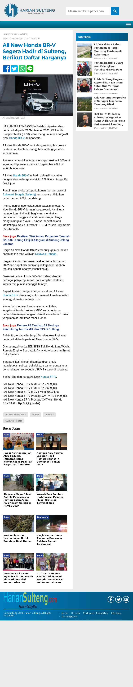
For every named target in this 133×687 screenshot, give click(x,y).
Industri (14, 33)
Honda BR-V (17, 138)
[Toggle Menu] (128, 24)
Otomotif (49, 414)
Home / (6, 33)
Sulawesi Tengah (45, 253)
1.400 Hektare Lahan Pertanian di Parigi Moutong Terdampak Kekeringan (108, 49)
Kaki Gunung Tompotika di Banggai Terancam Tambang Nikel (110, 101)
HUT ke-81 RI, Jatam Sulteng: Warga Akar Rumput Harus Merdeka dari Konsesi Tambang (109, 119)
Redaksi (75, 613)
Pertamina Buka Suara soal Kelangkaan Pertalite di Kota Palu (108, 66)
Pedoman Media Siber (95, 613)
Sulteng (24, 33)
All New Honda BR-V (15, 414)
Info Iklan (116, 613)
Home (64, 613)
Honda (35, 414)
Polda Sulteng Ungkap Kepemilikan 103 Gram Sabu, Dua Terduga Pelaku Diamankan (108, 84)
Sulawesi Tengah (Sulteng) (19, 194)
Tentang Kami (69, 616)
